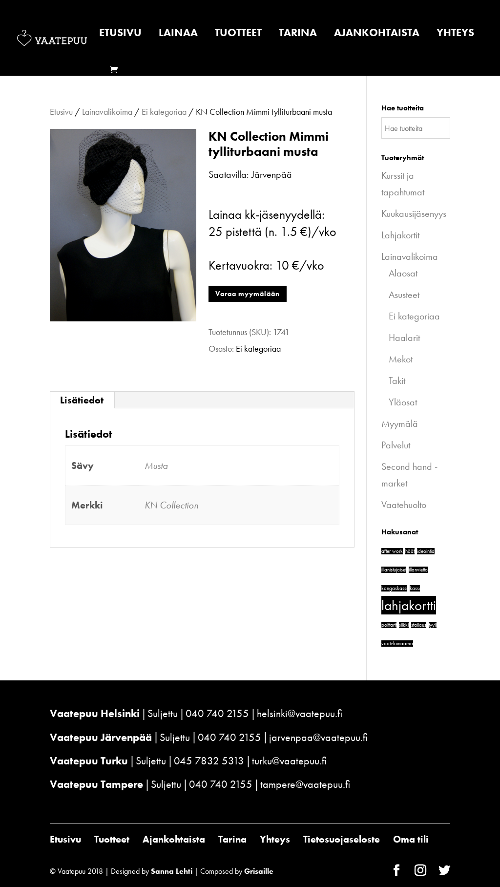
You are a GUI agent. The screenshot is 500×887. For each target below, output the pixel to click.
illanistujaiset (393, 570)
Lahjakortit (400, 235)
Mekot (401, 359)
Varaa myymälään (247, 293)
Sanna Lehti (171, 871)
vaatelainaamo (397, 643)
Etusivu (120, 34)
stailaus (418, 625)
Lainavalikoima (107, 111)
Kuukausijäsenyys (413, 213)
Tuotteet (238, 34)
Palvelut (395, 445)
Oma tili (411, 839)
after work (392, 551)
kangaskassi (394, 588)
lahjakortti (408, 605)
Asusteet (404, 294)
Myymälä (399, 423)
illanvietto (418, 570)
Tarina (298, 34)
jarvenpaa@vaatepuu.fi (318, 737)
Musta (156, 465)
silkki (404, 625)
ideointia (426, 551)
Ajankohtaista (376, 34)
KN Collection (171, 505)
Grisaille (258, 871)
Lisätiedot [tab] (82, 400)
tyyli (433, 625)
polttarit (388, 625)
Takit (397, 380)
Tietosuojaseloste (341, 839)
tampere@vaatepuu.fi (305, 784)
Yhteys (455, 34)
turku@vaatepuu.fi (289, 761)
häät (410, 551)
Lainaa (178, 34)
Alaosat (403, 273)
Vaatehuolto (403, 504)
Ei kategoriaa (164, 111)
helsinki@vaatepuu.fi (299, 713)
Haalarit (404, 337)
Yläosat (403, 402)
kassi (415, 588)
